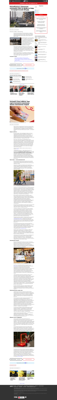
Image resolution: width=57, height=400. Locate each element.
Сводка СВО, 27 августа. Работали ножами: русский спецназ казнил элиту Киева (41, 19)
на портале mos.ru (23, 228)
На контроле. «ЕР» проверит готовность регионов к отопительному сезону (41, 22)
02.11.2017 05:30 (11, 5)
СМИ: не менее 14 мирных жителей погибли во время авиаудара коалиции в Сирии (16, 79)
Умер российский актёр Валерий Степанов (42, 46)
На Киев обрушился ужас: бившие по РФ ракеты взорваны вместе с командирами (41, 28)
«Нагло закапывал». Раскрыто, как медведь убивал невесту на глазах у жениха (42, 38)
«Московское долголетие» (18, 218)
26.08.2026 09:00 (12, 100)
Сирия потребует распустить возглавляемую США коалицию (17, 81)
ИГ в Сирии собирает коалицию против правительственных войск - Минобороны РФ (21, 58)
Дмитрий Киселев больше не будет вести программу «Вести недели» (42, 57)
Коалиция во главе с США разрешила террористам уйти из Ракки (29, 79)
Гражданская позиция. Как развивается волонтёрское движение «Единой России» (41, 25)
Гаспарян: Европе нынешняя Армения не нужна (41, 49)
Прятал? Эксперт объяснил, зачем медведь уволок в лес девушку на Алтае (42, 43)
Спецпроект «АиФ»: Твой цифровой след (28, 3)
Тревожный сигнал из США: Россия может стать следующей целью (42, 54)
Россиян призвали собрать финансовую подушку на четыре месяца (42, 60)
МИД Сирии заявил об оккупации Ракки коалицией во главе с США (17, 76)
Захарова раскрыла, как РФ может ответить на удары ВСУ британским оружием (41, 31)
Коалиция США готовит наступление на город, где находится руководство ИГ (28, 77)
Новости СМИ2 (22, 84)
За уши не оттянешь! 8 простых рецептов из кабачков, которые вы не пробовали (42, 40)
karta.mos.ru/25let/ (20, 356)
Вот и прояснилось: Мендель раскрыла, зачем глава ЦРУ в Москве (42, 51)
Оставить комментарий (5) (28, 359)
